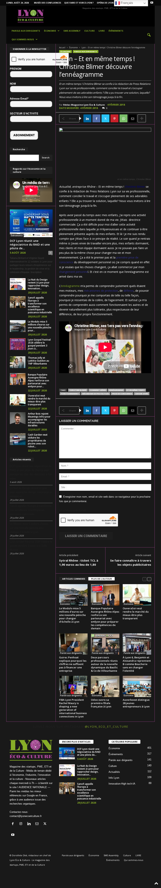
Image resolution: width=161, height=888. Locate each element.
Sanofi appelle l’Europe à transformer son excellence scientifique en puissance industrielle (40, 305)
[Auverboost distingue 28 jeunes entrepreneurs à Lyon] (137, 686)
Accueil (62, 47)
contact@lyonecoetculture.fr (26, 816)
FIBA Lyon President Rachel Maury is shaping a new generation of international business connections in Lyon (73, 708)
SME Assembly (71, 30)
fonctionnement (70, 393)
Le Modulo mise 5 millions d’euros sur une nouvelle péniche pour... (39, 326)
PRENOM (15, 68)
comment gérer (98, 390)
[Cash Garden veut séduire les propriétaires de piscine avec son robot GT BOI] (18, 439)
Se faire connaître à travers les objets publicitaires (130, 562)
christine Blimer (78, 390)
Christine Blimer (135, 186)
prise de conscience (122, 393)
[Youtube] (151, 3)
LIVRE (102, 30)
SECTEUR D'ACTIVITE (24, 113)
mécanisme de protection (95, 393)
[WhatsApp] (123, 118)
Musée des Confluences (47, 2)
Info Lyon (114, 777)
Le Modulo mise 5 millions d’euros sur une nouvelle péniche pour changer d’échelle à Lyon (72, 615)
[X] (105, 118)
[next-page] (149, 579)
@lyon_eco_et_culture (106, 726)
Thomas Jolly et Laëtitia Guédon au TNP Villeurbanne (38, 360)
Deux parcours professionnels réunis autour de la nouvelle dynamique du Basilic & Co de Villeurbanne (104, 664)
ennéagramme (70, 286)
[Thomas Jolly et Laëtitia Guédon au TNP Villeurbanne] (18, 362)
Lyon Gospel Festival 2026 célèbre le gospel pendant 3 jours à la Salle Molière (31, 545)
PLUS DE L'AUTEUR (101, 578)
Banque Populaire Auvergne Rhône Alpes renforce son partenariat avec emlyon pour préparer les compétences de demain (105, 618)
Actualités (114, 771)
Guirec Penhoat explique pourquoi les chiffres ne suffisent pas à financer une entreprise (72, 664)
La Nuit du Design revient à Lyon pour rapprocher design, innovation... (38, 284)
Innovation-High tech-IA (122, 783)
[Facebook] (96, 118)
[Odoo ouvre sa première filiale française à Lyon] (105, 686)
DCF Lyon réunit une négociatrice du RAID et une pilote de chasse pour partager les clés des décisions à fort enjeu (31, 472)
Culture (89, 30)
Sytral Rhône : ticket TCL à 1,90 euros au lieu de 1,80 (78, 562)
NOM (13, 83)
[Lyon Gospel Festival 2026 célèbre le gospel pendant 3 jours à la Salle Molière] (18, 344)
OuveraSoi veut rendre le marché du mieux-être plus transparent (136, 613)
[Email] (132, 118)
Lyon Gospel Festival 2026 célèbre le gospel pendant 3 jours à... (39, 344)
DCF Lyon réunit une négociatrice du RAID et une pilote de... (30, 244)
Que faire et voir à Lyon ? (79, 2)
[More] (142, 118)
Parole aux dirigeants (26, 30)
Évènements (116, 30)
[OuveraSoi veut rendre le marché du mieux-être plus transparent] (137, 594)
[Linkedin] (87, 118)
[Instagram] (22, 824)
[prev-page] (144, 579)
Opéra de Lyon (105, 2)
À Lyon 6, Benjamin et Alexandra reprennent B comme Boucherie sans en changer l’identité (137, 664)
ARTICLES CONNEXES (73, 578)
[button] (149, 35)
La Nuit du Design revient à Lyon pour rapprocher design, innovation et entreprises (31, 492)
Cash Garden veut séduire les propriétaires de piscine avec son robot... (38, 440)
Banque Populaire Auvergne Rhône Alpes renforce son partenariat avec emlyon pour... (38, 380)
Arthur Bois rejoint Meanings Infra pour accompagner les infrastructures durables (39, 419)
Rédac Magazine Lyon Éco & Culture (84, 104)
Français (126, 3)
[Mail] (38, 824)
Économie (50, 30)
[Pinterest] (114, 118)
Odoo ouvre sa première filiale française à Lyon (101, 703)
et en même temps (136, 390)
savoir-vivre (141, 393)
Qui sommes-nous (23, 39)
